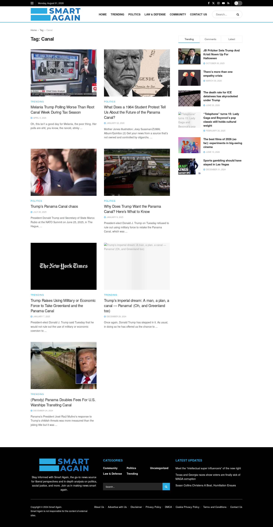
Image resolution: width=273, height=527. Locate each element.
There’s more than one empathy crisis (218, 74)
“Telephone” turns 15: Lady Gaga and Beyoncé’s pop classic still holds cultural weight (221, 120)
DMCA (168, 507)
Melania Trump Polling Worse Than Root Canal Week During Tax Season (62, 109)
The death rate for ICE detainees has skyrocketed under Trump (220, 96)
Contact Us (198, 14)
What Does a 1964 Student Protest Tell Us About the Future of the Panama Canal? (134, 112)
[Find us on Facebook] (208, 3)
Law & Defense (155, 14)
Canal (49, 30)
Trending (117, 14)
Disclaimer (136, 507)
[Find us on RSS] (228, 3)
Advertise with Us (117, 507)
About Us (99, 507)
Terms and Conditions (215, 507)
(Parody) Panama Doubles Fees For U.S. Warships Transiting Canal (63, 402)
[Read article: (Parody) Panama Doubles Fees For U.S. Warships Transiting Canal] (64, 365)
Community (178, 14)
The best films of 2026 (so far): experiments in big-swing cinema (222, 143)
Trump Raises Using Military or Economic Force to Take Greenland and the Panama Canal (63, 305)
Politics (134, 14)
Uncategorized (159, 468)
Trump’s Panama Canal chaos (54, 206)
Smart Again (55, 506)
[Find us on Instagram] (218, 3)
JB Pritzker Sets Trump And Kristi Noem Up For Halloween (221, 54)
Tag (41, 30)
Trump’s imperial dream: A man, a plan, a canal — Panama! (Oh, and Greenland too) (136, 305)
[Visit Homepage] (55, 14)
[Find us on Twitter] (213, 3)
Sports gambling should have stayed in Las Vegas (222, 162)
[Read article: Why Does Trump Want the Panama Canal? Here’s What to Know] (137, 172)
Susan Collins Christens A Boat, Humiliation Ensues (206, 485)
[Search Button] (238, 14)
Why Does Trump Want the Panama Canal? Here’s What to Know (132, 208)
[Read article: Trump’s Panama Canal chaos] (64, 172)
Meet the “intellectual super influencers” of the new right (208, 468)
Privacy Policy (153, 507)
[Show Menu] (32, 3)
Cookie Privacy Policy (187, 507)
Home (103, 14)
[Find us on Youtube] (223, 3)
